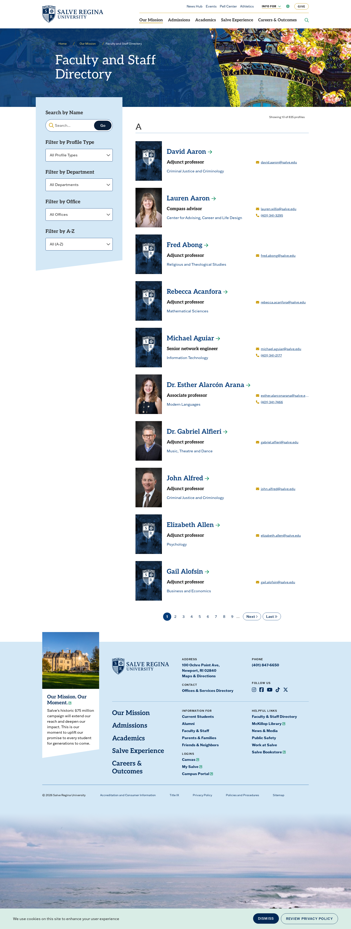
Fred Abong (184, 245)
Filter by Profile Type (70, 142)
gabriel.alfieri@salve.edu (279, 442)
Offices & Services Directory (207, 690)
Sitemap (278, 795)
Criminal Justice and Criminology (195, 171)
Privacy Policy (202, 795)
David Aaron (186, 152)
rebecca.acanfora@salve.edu (283, 302)
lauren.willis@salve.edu (278, 209)
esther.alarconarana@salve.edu (285, 396)
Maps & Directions (199, 675)
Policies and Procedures (242, 795)
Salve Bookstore (267, 751)
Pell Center (228, 6)
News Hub (195, 6)
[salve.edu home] (72, 14)
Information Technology (187, 357)
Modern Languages (183, 404)
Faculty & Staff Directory (274, 716)
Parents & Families (199, 737)
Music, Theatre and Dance (190, 451)
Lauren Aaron (188, 199)
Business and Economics (189, 591)
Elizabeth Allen (190, 525)
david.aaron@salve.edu (279, 162)
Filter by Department (70, 172)
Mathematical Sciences (187, 311)
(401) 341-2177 (271, 355)
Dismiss (266, 918)
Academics (205, 20)
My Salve (190, 766)
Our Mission (151, 20)
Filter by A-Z (60, 231)
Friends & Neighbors (200, 744)
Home (62, 43)
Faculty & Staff (195, 730)
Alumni (188, 723)
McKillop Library (267, 723)
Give (301, 6)
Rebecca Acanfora (194, 292)
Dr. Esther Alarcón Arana (205, 385)
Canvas (188, 759)
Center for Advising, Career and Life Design (204, 217)
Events (211, 6)
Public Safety (264, 737)
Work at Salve (264, 744)
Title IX (174, 795)
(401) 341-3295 (272, 215)
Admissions (179, 20)
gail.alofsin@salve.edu (278, 582)
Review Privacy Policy (309, 919)
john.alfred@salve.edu (278, 489)
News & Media (265, 730)
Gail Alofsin (185, 572)
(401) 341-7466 (272, 402)
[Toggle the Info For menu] (277, 6)
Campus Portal (195, 773)
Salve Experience (237, 20)
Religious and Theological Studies (196, 264)
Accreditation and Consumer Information (128, 795)
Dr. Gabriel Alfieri (194, 432)
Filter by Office (63, 202)
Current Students (198, 716)
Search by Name (64, 113)
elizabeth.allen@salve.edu (281, 535)
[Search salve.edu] (307, 20)
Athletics (247, 6)
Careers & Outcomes (277, 20)
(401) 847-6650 (265, 664)
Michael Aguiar (190, 338)
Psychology (177, 544)
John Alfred (185, 478)
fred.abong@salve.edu (278, 256)
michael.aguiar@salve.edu (281, 349)
